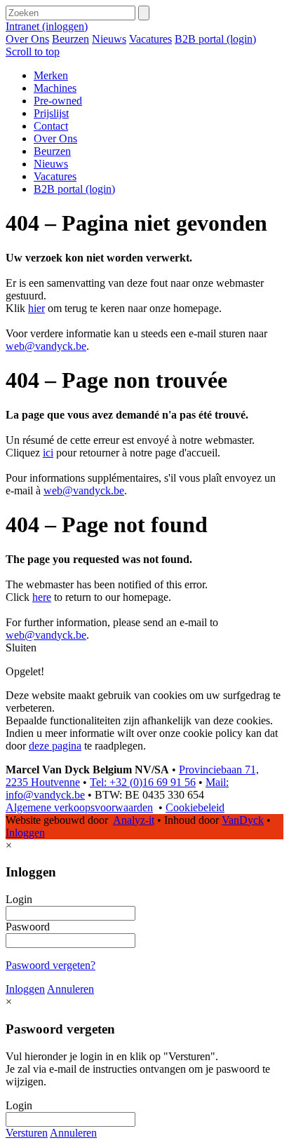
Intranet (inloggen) (47, 26)
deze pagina (55, 746)
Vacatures (150, 39)
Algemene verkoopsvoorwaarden (79, 807)
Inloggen (25, 833)
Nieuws (109, 39)
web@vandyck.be (46, 346)
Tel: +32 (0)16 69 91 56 (143, 782)
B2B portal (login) (215, 39)
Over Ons (27, 39)
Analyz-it (133, 820)
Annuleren (70, 989)
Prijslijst (51, 113)
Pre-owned (58, 101)
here (41, 597)
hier (36, 308)
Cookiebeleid (195, 807)
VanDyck (243, 820)
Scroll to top (33, 51)
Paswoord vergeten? (50, 965)
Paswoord (28, 927)
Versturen (27, 1133)
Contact (51, 126)
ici (48, 453)
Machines (55, 88)
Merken (51, 75)
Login (19, 899)
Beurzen (70, 39)
